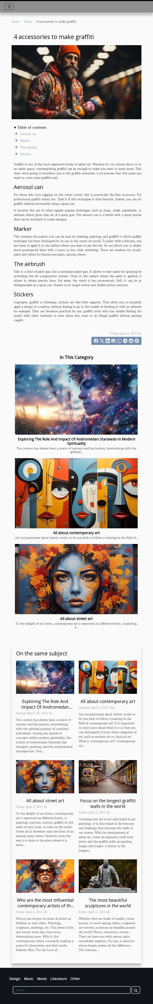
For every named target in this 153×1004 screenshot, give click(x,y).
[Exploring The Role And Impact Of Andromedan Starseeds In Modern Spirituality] (76, 399)
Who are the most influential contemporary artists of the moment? (45, 905)
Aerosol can (28, 134)
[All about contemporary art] (76, 493)
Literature (58, 978)
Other (28, 21)
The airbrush (28, 147)
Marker (25, 140)
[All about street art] (76, 579)
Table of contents (32, 127)
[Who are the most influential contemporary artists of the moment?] (45, 875)
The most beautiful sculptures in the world (108, 903)
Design (14, 978)
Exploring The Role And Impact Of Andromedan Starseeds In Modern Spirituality (76, 441)
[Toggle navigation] (9, 6)
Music (28, 978)
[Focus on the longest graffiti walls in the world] (108, 776)
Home (16, 21)
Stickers (25, 154)
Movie (42, 978)
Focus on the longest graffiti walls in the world (108, 803)
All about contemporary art (76, 532)
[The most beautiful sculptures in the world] (108, 875)
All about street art (76, 618)
